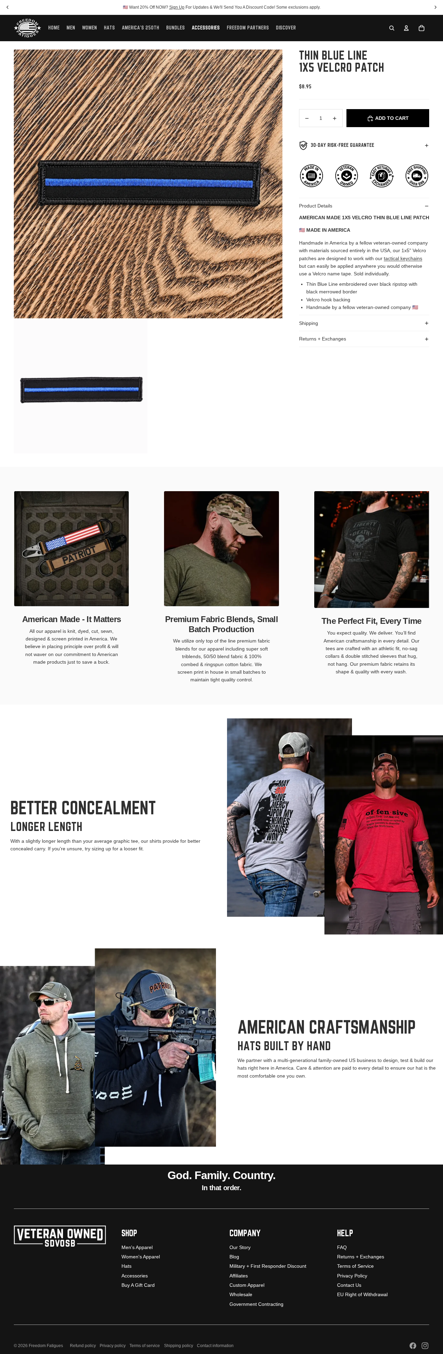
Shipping (308, 323)
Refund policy (83, 1345)
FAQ (342, 1247)
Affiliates (238, 1275)
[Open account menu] (406, 28)
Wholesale (240, 1294)
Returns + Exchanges (322, 339)
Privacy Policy (352, 1275)
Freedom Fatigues (46, 1345)
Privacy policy (113, 1345)
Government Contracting (256, 1304)
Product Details (315, 206)
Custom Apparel (246, 1285)
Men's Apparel (137, 1247)
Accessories (134, 1275)
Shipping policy (178, 1345)
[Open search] (391, 28)
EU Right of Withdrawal (362, 1294)
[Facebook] (413, 1346)
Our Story (240, 1247)
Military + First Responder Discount (267, 1266)
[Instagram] (425, 1346)
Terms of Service (355, 1266)
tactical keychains (403, 258)
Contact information (215, 1345)
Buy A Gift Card (138, 1285)
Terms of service (144, 1345)
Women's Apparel (140, 1256)
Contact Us (349, 1285)
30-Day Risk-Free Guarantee (342, 145)
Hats (126, 1266)
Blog (234, 1256)
